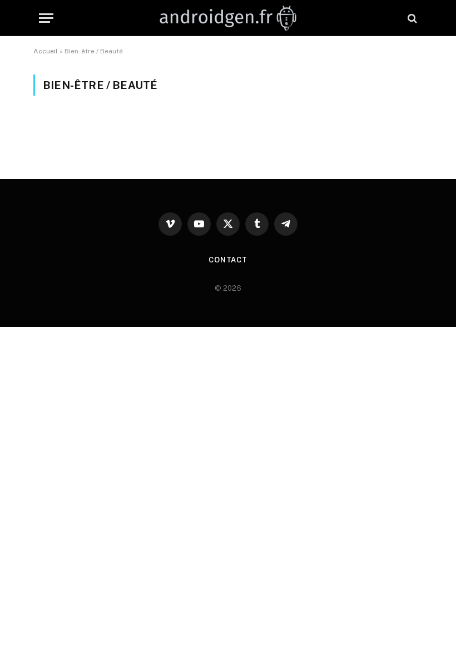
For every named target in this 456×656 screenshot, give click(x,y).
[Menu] (46, 18)
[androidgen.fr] (228, 18)
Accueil (45, 51)
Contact (228, 260)
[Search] (411, 18)
